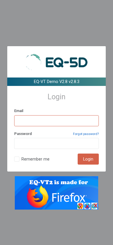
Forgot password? (86, 134)
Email (18, 111)
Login (88, 159)
